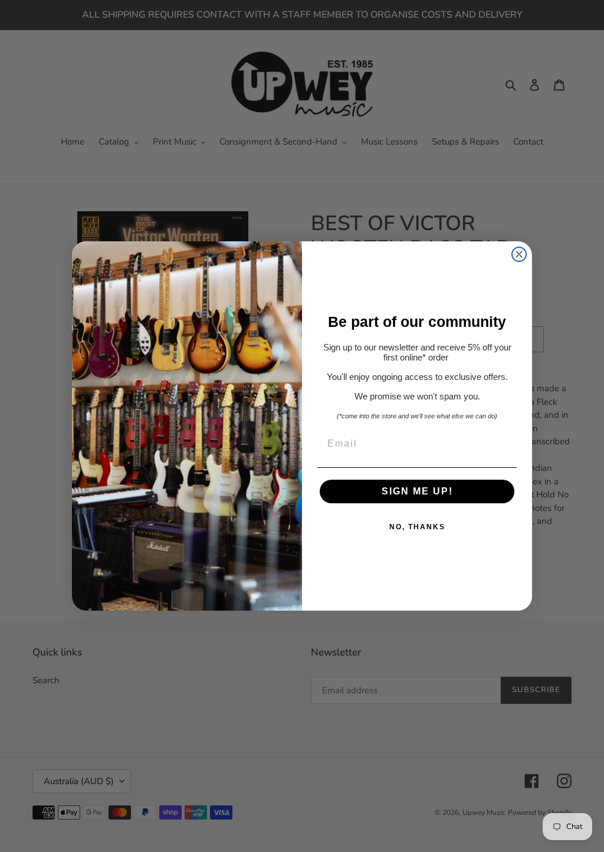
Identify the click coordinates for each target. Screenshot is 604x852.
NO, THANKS (417, 527)
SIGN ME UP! (417, 491)
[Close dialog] (519, 254)
